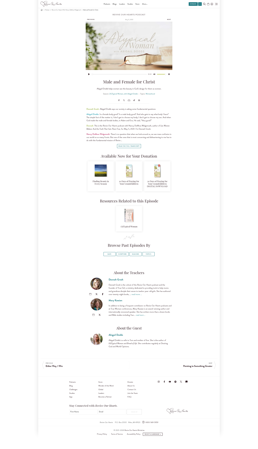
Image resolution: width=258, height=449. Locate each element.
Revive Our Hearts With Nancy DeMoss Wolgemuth (66, 10)
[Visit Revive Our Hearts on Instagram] (159, 381)
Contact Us (131, 389)
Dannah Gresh (116, 279)
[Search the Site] (204, 4)
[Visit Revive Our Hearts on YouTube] (170, 381)
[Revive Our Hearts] (51, 4)
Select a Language (152, 434)
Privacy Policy (102, 434)
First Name (74, 411)
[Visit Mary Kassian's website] (93, 315)
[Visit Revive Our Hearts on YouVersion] (186, 381)
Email (101, 411)
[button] (216, 4)
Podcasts (107, 4)
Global (100, 389)
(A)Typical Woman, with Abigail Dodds (123, 93)
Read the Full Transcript (128, 146)
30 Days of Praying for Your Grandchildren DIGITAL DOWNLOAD (157, 184)
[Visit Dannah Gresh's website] (90, 294)
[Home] (41, 10)
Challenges (73, 389)
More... (144, 4)
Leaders (122, 4)
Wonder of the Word (105, 385)
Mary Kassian (115, 300)
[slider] (119, 74)
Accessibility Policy (133, 434)
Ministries (134, 430)
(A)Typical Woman (129, 227)
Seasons (135, 254)
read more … (137, 294)
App (70, 396)
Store (137, 4)
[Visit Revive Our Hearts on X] (181, 381)
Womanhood (150, 93)
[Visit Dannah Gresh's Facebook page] (102, 294)
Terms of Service (117, 434)
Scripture (122, 254)
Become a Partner (105, 396)
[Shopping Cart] (208, 4)
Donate (193, 4)
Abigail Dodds (116, 335)
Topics (148, 254)
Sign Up (134, 412)
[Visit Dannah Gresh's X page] (96, 294)
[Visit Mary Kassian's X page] (99, 315)
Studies (130, 4)
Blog (71, 385)
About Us (131, 385)
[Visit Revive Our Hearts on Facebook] (164, 381)
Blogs (115, 4)
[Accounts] (211, 4)
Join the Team (132, 393)
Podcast (47, 10)
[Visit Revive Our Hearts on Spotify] (175, 381)
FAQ (129, 396)
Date (109, 254)
